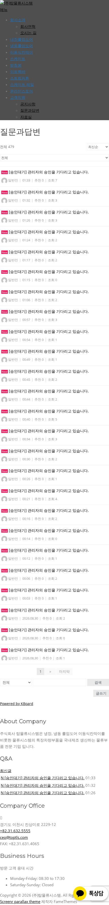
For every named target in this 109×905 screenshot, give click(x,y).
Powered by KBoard (16, 703)
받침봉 (16, 65)
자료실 (26, 116)
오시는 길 (28, 32)
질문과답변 (29, 110)
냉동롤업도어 (21, 45)
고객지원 (17, 97)
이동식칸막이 (21, 52)
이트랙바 (17, 71)
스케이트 (17, 58)
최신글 (5, 770)
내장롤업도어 (21, 39)
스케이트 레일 (22, 84)
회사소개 (17, 19)
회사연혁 (27, 26)
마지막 (64, 671)
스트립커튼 (19, 78)
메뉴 (4, 9)
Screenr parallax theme (20, 901)
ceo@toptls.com (14, 837)
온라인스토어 (21, 91)
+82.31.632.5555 (15, 830)
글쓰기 (101, 693)
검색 (98, 682)
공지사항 (27, 103)
